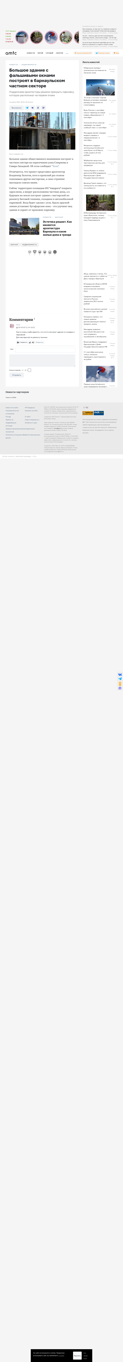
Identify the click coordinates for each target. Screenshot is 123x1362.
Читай (40, 53)
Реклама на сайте (31, 411)
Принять (77, 1356)
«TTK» (34, 456)
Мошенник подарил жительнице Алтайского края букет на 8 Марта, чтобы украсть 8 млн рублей (94, 150)
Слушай (49, 53)
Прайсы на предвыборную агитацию (11, 423)
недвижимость (29, 245)
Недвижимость (29, 64)
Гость (18, 325)
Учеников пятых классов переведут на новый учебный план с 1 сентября (95, 125)
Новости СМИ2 (11, 397)
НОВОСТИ (13, 64)
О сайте (27, 417)
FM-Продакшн (30, 407)
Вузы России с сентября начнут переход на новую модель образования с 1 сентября (94, 113)
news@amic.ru (58, 428)
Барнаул (59, 217)
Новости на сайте (12, 407)
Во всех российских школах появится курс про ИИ (95, 310)
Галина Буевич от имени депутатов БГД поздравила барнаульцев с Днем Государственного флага (95, 174)
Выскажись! (17, 108)
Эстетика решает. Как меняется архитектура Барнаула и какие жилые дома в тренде (57, 228)
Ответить (39, 342)
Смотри (59, 53)
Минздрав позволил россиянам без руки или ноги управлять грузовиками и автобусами (95, 333)
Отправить (16, 375)
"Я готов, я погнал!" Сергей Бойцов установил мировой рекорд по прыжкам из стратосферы (95, 101)
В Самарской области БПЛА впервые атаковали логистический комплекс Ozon (95, 287)
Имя (11, 349)
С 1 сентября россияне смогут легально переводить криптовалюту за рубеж (95, 355)
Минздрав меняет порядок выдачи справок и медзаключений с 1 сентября (95, 136)
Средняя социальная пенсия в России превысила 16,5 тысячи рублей (93, 300)
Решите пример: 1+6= (18, 370)
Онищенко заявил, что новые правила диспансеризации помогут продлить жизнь (95, 320)
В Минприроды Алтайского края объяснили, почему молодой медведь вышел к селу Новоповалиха (95, 216)
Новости (31, 53)
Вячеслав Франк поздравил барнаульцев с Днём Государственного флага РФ (95, 344)
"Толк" (55, 166)
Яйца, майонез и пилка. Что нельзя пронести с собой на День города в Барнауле (95, 276)
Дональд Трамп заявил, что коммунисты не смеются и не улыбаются (95, 185)
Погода (8, 417)
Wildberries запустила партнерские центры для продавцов (94, 162)
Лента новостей (91, 62)
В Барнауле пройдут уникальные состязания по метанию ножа (95, 70)
